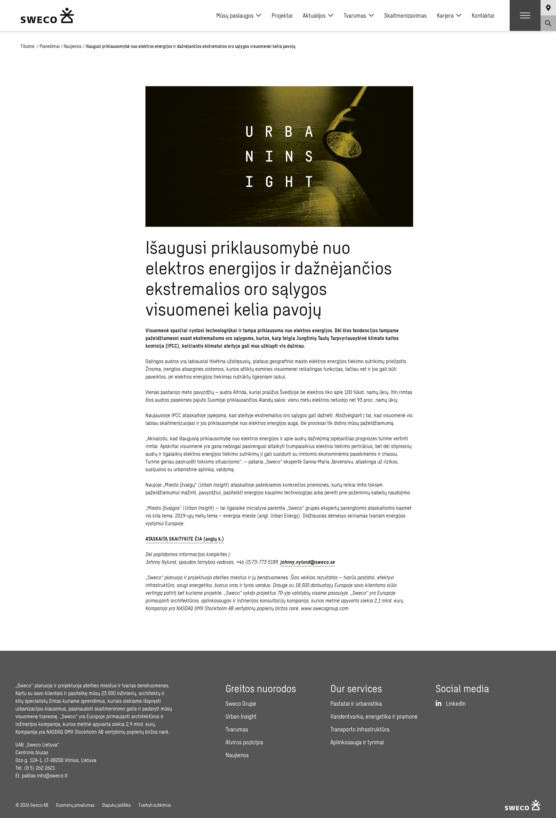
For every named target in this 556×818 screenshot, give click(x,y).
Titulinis (28, 46)
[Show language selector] (548, 7)
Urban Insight (241, 716)
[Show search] (548, 23)
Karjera (445, 15)
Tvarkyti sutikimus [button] (154, 805)
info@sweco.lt (52, 775)
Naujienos (72, 46)
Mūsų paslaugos (235, 15)
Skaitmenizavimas (405, 15)
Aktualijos (314, 15)
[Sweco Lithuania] (47, 15)
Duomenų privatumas (75, 805)
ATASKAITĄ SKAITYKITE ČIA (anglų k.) (184, 539)
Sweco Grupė (241, 703)
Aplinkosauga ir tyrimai (357, 742)
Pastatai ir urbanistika (356, 703)
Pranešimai (50, 46)
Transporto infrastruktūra (359, 729)
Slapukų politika (116, 805)
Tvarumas (355, 15)
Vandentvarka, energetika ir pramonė (374, 716)
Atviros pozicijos (244, 742)
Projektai (282, 15)
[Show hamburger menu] (525, 15)
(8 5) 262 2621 (39, 768)
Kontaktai (483, 15)
